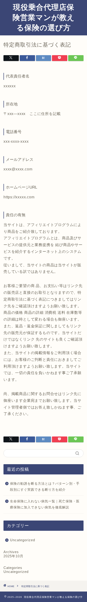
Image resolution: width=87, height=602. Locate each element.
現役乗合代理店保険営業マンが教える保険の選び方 (44, 17)
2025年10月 (13, 556)
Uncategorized (22, 540)
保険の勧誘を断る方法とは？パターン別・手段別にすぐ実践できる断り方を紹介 (45, 486)
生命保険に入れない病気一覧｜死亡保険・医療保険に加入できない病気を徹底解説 (45, 504)
